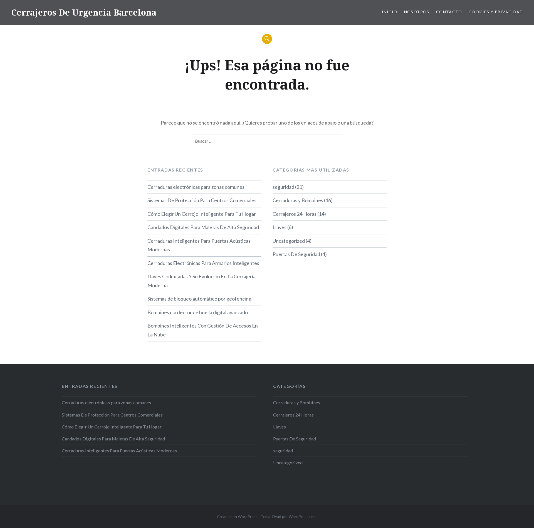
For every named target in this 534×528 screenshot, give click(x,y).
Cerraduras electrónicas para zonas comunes (195, 187)
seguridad (283, 187)
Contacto (449, 11)
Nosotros (416, 11)
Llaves (279, 227)
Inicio (389, 11)
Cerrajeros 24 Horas (295, 214)
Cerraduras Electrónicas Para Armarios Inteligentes (203, 263)
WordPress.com (303, 516)
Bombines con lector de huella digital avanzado (197, 312)
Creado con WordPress (237, 516)
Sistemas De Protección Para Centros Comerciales (201, 200)
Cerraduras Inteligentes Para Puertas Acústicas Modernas (199, 245)
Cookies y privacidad (496, 11)
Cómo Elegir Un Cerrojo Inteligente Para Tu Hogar (201, 214)
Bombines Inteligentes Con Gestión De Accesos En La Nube (202, 330)
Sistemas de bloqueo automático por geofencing (199, 299)
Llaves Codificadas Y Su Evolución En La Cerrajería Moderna (201, 280)
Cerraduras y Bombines (298, 200)
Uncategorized (289, 241)
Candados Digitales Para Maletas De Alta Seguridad (203, 227)
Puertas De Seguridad (296, 254)
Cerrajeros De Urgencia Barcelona (84, 12)
